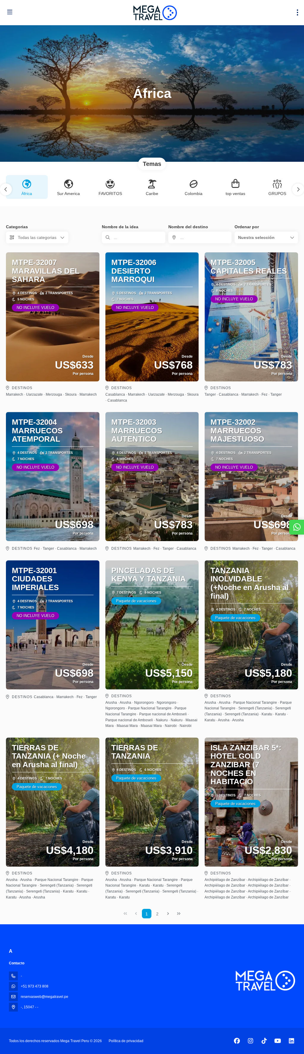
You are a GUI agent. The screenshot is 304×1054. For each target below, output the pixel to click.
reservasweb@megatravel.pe (44, 997)
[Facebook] (236, 1041)
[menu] (297, 12)
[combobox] (200, 237)
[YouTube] (277, 1041)
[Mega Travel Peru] (265, 980)
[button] (6, 189)
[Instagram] (250, 1041)
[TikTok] (264, 1041)
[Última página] (178, 913)
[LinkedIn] (291, 1041)
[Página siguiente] (168, 913)
